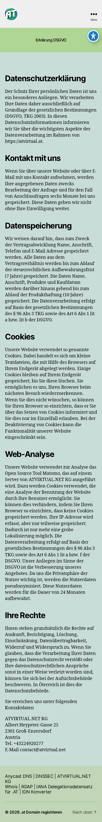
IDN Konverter (36, 791)
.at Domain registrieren (41, 812)
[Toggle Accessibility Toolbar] (93, 36)
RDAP (27, 786)
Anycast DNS (18, 776)
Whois (11, 786)
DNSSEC (44, 776)
